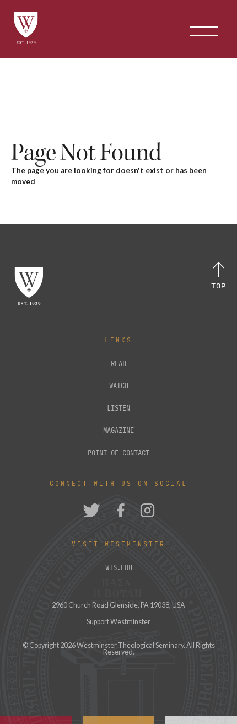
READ (118, 364)
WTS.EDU (118, 568)
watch (118, 386)
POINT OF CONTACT (118, 453)
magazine (118, 431)
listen (118, 408)
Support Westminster (118, 622)
